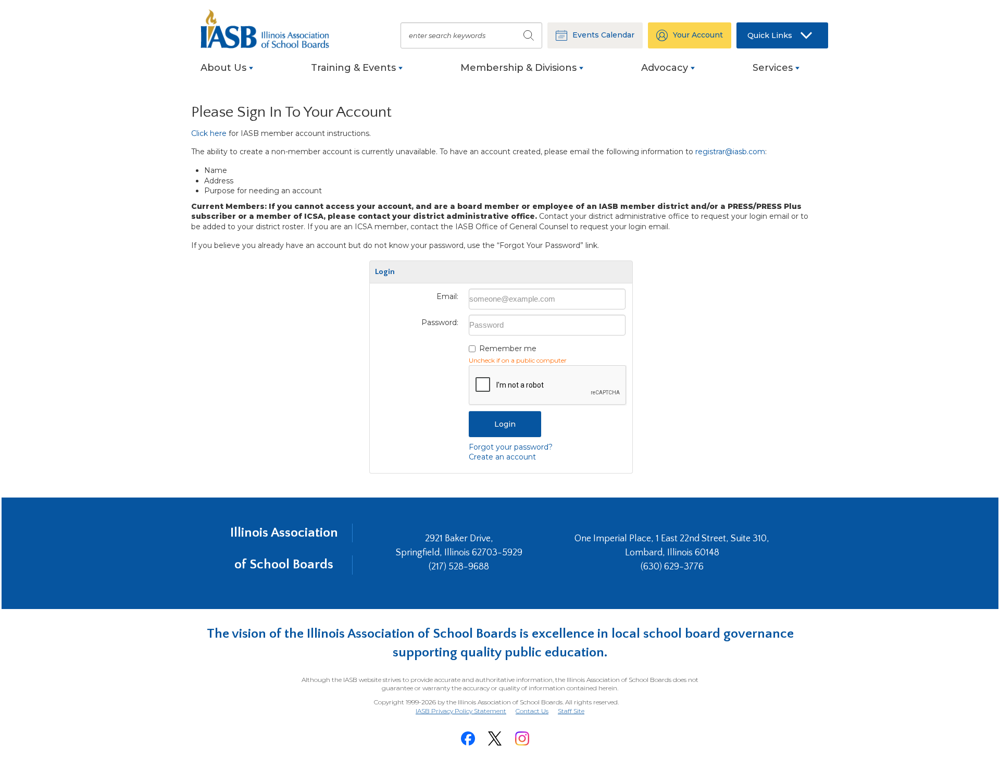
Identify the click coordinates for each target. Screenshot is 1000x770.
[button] (782, 35)
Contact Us (532, 711)
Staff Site (571, 711)
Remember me (507, 348)
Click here (209, 133)
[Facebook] (467, 738)
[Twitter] (494, 738)
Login (505, 424)
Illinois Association (284, 532)
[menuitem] (226, 73)
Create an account (502, 457)
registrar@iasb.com (730, 151)
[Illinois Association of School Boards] (271, 28)
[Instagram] (522, 738)
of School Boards (283, 564)
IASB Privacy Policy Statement (461, 711)
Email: (447, 296)
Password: (439, 322)
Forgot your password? (511, 447)
